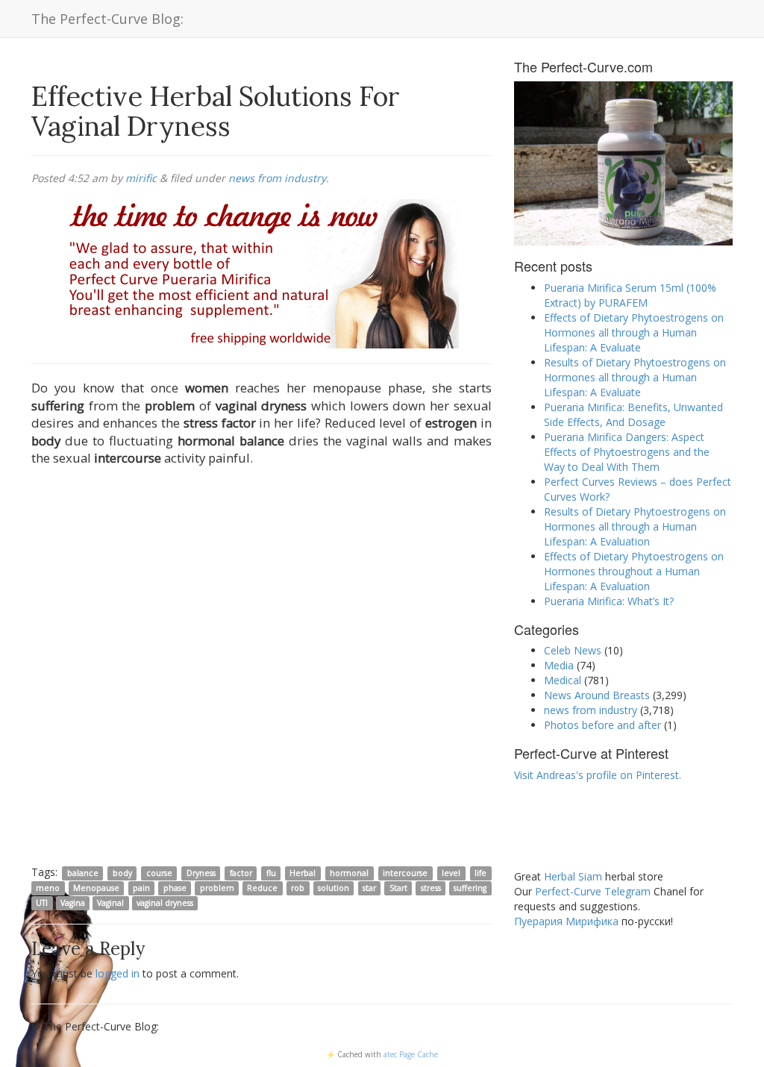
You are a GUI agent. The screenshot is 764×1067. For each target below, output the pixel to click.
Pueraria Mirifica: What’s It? (609, 601)
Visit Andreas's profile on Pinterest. (597, 775)
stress (431, 888)
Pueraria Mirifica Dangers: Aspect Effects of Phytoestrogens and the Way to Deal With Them (627, 452)
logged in (118, 973)
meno (48, 888)
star (369, 888)
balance (82, 873)
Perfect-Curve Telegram (593, 891)
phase (175, 888)
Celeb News (572, 650)
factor (241, 873)
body (122, 873)
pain (141, 888)
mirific (141, 178)
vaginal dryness (165, 903)
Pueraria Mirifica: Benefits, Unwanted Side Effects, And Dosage (633, 414)
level (451, 873)
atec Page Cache (410, 1054)
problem (217, 888)
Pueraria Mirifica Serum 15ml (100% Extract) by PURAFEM (630, 295)
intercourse (405, 873)
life (480, 873)
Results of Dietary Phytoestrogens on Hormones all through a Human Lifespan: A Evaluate (635, 377)
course (159, 873)
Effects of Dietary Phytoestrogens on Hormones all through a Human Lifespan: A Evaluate (634, 332)
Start (398, 888)
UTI (42, 903)
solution (333, 888)
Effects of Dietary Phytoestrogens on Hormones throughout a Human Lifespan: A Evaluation (634, 571)
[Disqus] (261, 668)
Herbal (302, 873)
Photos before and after (602, 725)
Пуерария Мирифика (566, 921)
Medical (562, 680)
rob (297, 888)
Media (559, 665)
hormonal (349, 873)
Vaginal (110, 903)
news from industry (277, 178)
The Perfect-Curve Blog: (107, 19)
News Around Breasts (597, 695)
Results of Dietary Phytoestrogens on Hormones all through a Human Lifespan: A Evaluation (635, 526)
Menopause (96, 888)
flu (271, 873)
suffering (470, 888)
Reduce (262, 888)
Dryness (201, 873)
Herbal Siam (573, 876)
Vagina (72, 903)
